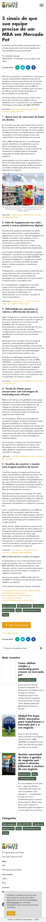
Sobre (4, 878)
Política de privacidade (11, 870)
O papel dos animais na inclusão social (18, 600)
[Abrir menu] (41, 5)
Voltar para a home (10, 633)
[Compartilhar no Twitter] (23, 67)
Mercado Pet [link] (8, 610)
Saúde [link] (5, 615)
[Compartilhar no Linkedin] (28, 67)
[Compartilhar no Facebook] (33, 67)
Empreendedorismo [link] (32, 610)
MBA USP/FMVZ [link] (24, 606)
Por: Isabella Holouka (10, 56)
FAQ (3, 865)
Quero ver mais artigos (18, 625)
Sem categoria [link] (9, 606)
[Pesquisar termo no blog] (41, 648)
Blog (4, 883)
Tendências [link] (38, 606)
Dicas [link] (18, 610)
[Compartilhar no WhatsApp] (17, 67)
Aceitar (11, 913)
